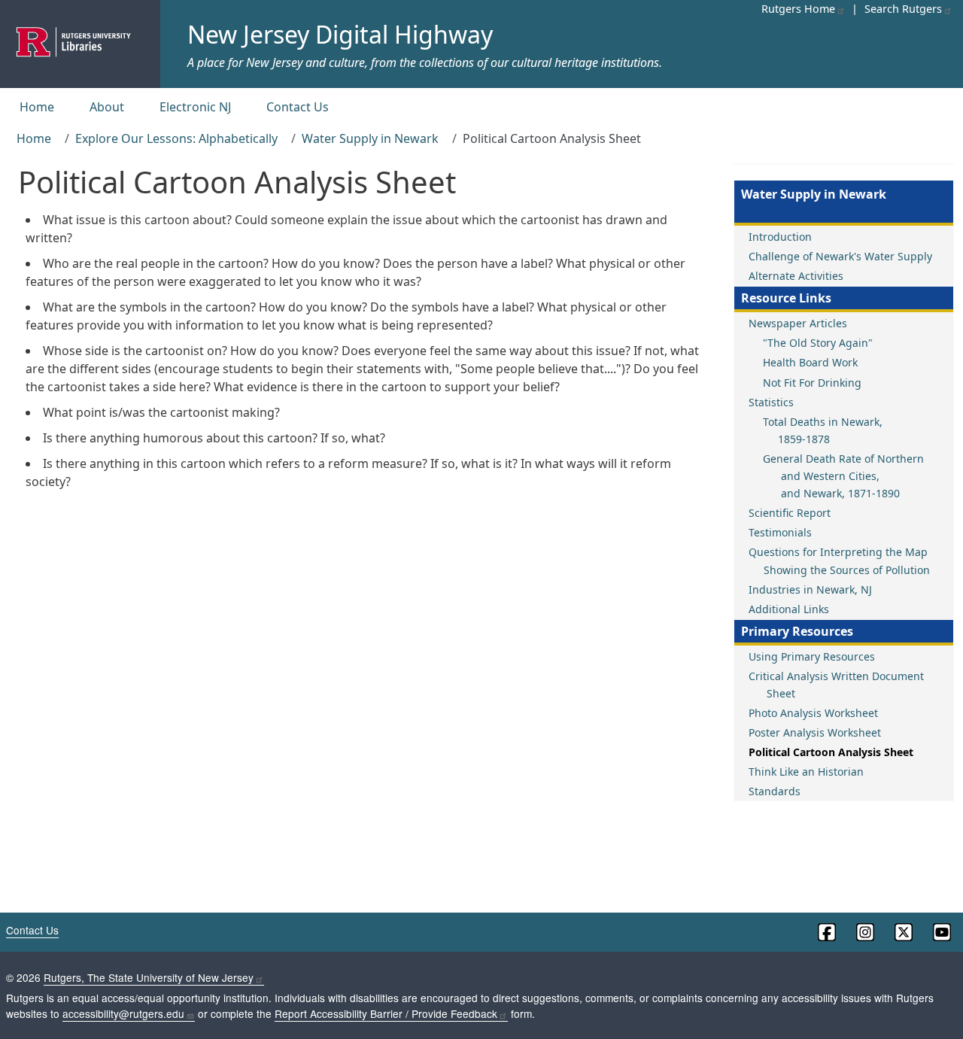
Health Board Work (810, 362)
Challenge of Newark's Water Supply (840, 256)
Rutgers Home (798, 9)
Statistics (771, 402)
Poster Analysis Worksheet (815, 732)
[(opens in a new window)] (825, 932)
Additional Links (789, 609)
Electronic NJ (195, 107)
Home (37, 107)
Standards (774, 791)
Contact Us (297, 107)
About (107, 107)
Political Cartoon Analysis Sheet (831, 752)
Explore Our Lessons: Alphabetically (176, 138)
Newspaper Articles (798, 323)
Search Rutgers (903, 9)
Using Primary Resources (812, 656)
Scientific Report (790, 513)
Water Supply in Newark (370, 138)
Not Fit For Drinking (812, 382)
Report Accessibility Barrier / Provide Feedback (386, 1013)
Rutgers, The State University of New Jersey (149, 977)
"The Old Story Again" (818, 343)
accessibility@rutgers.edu (123, 1013)
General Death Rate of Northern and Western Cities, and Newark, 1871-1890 (843, 475)
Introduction (780, 236)
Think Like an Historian (806, 771)
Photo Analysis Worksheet (813, 713)
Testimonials (780, 532)
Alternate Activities (796, 276)
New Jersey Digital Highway (340, 34)
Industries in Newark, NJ (810, 589)
